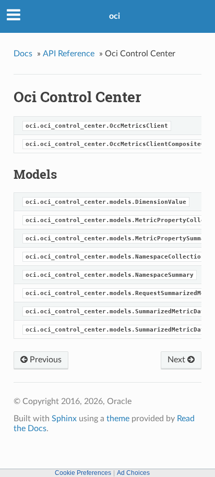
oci (114, 16)
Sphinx (64, 418)
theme (117, 418)
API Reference (68, 54)
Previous (45, 360)
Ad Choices (133, 472)
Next (177, 360)
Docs (23, 54)
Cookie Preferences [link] (83, 472)
